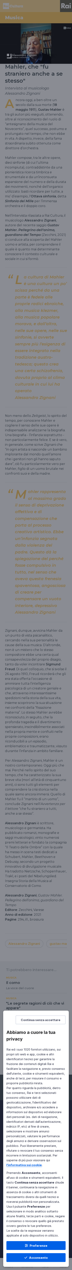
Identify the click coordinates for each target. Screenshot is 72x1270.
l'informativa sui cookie (24, 1165)
